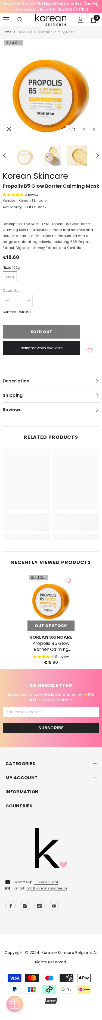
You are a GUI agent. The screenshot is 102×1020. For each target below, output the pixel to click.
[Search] (20, 20)
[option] (51, 87)
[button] (84, 129)
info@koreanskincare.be (46, 888)
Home (7, 32)
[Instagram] (25, 906)
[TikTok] (39, 906)
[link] (26, 525)
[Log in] (81, 20)
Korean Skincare (35, 176)
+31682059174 (46, 882)
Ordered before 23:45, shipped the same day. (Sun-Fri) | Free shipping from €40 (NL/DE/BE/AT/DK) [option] (51, 6)
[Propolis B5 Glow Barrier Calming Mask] (51, 597)
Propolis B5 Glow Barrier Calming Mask (50, 646)
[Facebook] (10, 906)
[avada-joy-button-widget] (15, 1003)
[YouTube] (54, 906)
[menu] (6, 20)
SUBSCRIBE (51, 728)
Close (97, 5)
